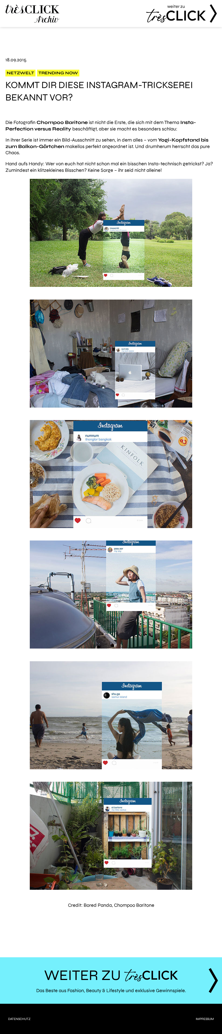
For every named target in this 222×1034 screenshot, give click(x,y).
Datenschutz (19, 1019)
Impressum (205, 1019)
